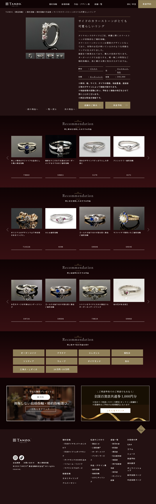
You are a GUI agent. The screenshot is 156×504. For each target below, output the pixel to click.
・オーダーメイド (97, 452)
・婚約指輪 (95, 469)
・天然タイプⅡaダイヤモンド (74, 454)
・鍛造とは (95, 444)
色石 (119, 72)
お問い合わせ (29, 462)
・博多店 (114, 472)
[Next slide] (148, 158)
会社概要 (16, 462)
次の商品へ (69, 109)
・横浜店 (114, 452)
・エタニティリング (97, 479)
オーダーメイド (96, 77)
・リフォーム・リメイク (73, 464)
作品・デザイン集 (82, 4)
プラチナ (93, 69)
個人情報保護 (43, 462)
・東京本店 (115, 444)
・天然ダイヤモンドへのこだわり (74, 446)
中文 (134, 4)
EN (128, 4)
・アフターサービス (97, 458)
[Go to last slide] (8, 158)
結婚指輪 (66, 4)
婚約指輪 (53, 4)
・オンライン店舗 (116, 478)
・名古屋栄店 (116, 456)
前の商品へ (32, 109)
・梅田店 (114, 460)
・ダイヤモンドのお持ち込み (74, 460)
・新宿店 (114, 447)
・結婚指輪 (95, 473)
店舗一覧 (98, 4)
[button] (30, 56)
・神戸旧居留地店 (116, 466)
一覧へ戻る (51, 109)
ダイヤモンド (122, 69)
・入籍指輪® (95, 447)
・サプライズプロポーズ (73, 468)
